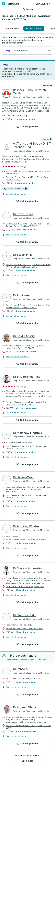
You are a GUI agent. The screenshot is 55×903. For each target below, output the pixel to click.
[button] (12, 28)
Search (29, 9)
